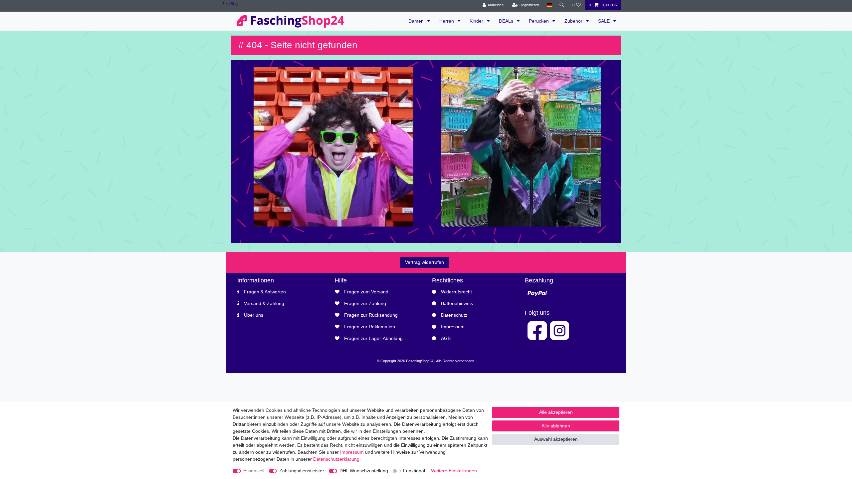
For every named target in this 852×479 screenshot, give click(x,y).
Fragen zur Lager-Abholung (373, 338)
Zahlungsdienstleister (301, 470)
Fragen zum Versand (366, 291)
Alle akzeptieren (556, 412)
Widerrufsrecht (456, 291)
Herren (447, 21)
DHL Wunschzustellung (363, 470)
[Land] (549, 5)
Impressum (453, 326)
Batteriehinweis (457, 303)
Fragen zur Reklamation (369, 326)
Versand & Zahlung (264, 303)
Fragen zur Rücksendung (371, 315)
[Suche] (562, 5)
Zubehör (574, 21)
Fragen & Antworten (265, 291)
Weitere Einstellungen (454, 470)
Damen (416, 21)
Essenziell (253, 470)
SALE (604, 21)
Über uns (253, 315)
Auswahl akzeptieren (556, 439)
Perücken (539, 21)
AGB (446, 338)
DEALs (507, 21)
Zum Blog (230, 4)
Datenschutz (454, 315)
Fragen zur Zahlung (365, 303)
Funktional (414, 470)
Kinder (477, 21)
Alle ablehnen (555, 425)
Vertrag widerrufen (424, 262)
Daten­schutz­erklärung (336, 459)
